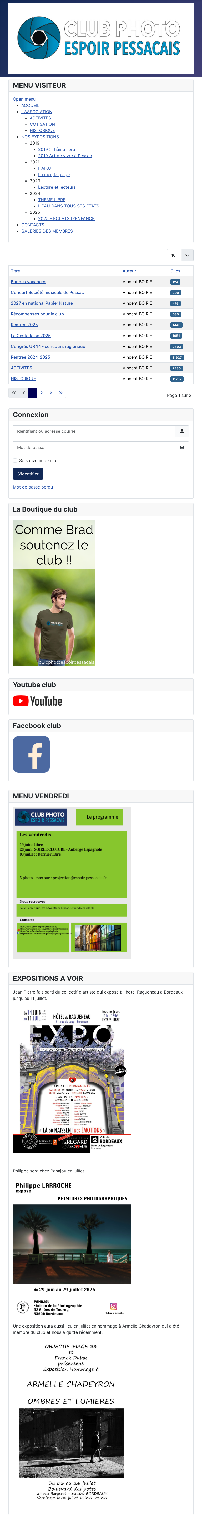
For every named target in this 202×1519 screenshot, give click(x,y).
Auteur (129, 270)
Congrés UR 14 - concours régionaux (48, 346)
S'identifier (28, 473)
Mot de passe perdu (33, 487)
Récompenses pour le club (37, 313)
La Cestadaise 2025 (31, 335)
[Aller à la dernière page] (60, 393)
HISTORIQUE (23, 378)
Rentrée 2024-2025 (30, 357)
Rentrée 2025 (24, 324)
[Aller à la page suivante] (50, 393)
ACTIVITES (21, 367)
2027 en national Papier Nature (42, 303)
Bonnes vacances (28, 281)
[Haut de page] (193, 1509)
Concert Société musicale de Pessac (47, 292)
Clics (175, 270)
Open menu (24, 99)
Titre (15, 270)
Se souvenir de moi (38, 460)
